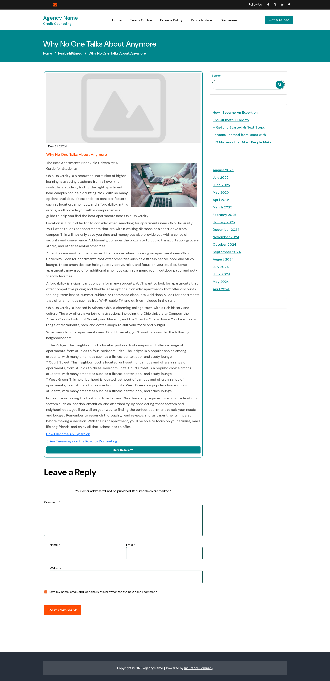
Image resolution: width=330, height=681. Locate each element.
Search (217, 76)
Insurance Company (198, 668)
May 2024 (221, 281)
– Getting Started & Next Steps (239, 127)
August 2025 (223, 170)
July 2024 (221, 267)
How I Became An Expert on (68, 434)
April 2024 (221, 289)
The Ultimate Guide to (231, 120)
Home (47, 53)
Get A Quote (279, 20)
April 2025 (221, 200)
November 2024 (226, 237)
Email (131, 545)
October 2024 (224, 244)
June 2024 (221, 274)
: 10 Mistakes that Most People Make (242, 142)
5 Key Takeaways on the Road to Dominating (81, 441)
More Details (121, 450)
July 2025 (221, 177)
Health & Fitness (70, 53)
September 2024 (227, 252)
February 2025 (224, 214)
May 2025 (221, 192)
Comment (52, 502)
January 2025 (224, 222)
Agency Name (60, 17)
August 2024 (223, 259)
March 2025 (222, 207)
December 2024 (226, 229)
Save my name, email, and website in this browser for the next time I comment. (103, 592)
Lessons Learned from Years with (239, 135)
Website (55, 568)
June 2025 (221, 185)
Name (55, 545)
